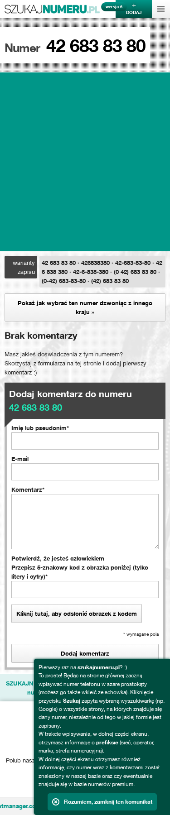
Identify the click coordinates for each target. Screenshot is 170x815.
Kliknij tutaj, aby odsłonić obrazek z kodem (76, 613)
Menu (161, 9)
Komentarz (26, 489)
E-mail (20, 458)
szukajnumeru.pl (52, 9)
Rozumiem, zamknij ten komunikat (108, 801)
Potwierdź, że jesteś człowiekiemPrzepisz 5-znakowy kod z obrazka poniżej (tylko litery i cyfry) (79, 567)
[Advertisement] (85, 162)
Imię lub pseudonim (39, 427)
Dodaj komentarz (85, 653)
